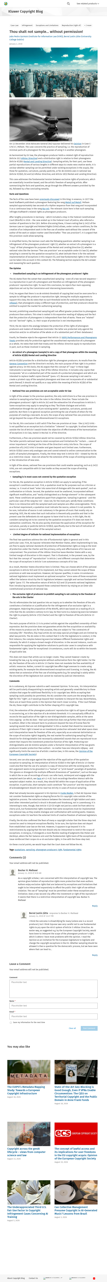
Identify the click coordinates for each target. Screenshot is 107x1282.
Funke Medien (66, 793)
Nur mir (45, 208)
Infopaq (13, 303)
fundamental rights (72, 849)
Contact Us (33, 1278)
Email (12, 1012)
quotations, (20, 849)
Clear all (72, 1028)
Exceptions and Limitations (47, 25)
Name (12, 1001)
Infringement (27, 25)
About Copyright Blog (16, 1278)
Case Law (14, 25)
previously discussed (50, 199)
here (39, 778)
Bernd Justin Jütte (72, 36)
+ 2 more (87, 25)
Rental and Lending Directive (37, 161)
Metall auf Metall (73, 202)
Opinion (77, 143)
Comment (13, 977)
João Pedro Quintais (18, 36)
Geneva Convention (18, 363)
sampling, (30, 849)
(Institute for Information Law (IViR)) (46, 36)
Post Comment (89, 1028)
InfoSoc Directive (29, 158)
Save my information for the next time (29, 1022)
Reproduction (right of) (71, 25)
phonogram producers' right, (49, 849)
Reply (95, 906)
